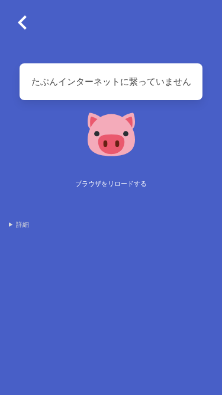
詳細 (22, 224)
